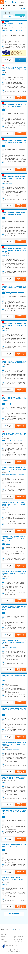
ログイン (5, 2)
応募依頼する (20, 97)
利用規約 (15, 934)
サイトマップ (3, 939)
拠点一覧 (3, 934)
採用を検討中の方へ (18, 939)
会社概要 (15, 933)
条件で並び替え (23, 8)
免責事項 (3, 936)
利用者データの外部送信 (18, 941)
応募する (20, 59)
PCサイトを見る (4, 941)
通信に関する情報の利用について (20, 937)
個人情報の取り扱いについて (12, 945)
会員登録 (2, 2)
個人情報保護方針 (9, 946)
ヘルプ (2, 933)
